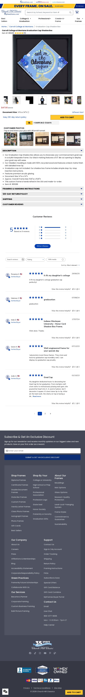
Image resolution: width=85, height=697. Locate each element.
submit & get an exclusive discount (42, 457)
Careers (14, 549)
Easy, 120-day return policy (14, 117)
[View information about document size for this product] (28, 112)
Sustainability (61, 524)
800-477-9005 (50, 616)
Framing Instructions (53, 568)
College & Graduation (24, 20)
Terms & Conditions (41, 688)
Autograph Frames (19, 516)
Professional (44, 18)
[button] (16, 100)
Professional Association (38, 493)
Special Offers (50, 582)
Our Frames (78, 20)
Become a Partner (19, 596)
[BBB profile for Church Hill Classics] (24, 670)
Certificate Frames (19, 485)
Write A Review (42, 246)
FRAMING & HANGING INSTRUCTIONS (21, 188)
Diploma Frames (18, 480)
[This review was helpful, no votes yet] (73, 289)
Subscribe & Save (52, 578)
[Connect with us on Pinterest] (50, 653)
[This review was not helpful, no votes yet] (77, 311)
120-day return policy (15, 194)
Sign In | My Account (53, 549)
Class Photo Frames (20, 511)
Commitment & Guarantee (62, 518)
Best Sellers (16, 530)
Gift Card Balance (52, 587)
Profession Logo (40, 500)
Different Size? (78, 112)
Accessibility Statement (22, 568)
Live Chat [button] (48, 611)
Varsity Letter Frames (20, 506)
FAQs (46, 573)
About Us (15, 544)
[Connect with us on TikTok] (35, 653)
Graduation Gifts (40, 519)
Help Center (49, 625)
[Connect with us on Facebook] (30, 653)
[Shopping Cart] (76, 12)
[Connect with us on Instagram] (40, 653)
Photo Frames (17, 521)
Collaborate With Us (20, 587)
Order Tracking (50, 554)
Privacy (26, 688)
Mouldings (59, 483)
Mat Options (60, 487)
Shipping (7, 199)
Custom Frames (18, 502)
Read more (37, 396)
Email (46, 606)
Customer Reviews (13, 204)
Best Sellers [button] (4, 20)
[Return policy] (42, 670)
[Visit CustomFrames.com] (58, 1)
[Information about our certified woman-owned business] (61, 670)
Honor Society (39, 509)
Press (13, 554)
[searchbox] (13, 259)
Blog (13, 563)
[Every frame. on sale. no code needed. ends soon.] (42, 6)
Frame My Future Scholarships (24, 582)
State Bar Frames (19, 497)
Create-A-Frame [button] (60, 20)
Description (9, 150)
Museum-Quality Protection (62, 498)
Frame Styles (60, 512)
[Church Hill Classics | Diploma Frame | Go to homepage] (11, 12)
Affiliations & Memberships (23, 559)
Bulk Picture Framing (20, 611)
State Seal (37, 504)
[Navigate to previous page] (34, 413)
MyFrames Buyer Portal (54, 597)
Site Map (58, 688)
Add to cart (67, 117)
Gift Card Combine (52, 592)
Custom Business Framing (23, 606)
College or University (42, 480)
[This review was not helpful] (77, 289)
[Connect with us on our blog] (55, 653)
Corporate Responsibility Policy (25, 573)
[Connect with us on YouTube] (45, 653)
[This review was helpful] (73, 403)
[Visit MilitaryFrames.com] (42, 1)
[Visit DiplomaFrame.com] (26, 1)
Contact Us (49, 544)
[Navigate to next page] (50, 413)
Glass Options (61, 492)
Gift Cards (16, 525)
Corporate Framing (20, 601)
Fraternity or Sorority (42, 514)
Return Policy (49, 563)
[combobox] (35, 260)
